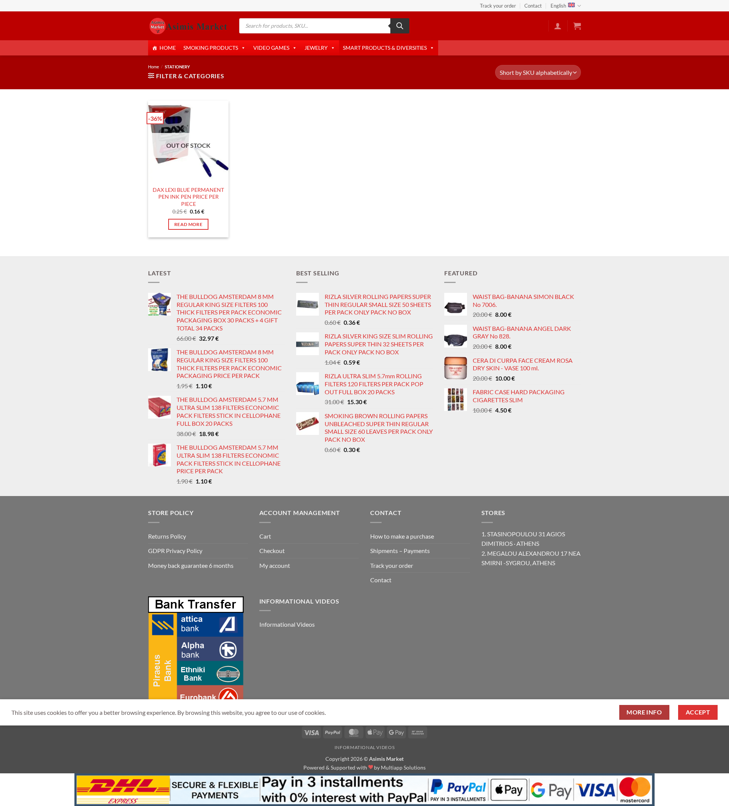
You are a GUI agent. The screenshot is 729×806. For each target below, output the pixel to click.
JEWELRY (316, 47)
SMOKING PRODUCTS (210, 47)
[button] (558, 25)
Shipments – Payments (400, 550)
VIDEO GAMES (271, 47)
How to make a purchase (402, 536)
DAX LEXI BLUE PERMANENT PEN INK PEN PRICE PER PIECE (188, 196)
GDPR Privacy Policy (175, 550)
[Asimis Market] (188, 25)
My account (274, 565)
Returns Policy (167, 536)
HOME (167, 47)
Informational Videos (287, 624)
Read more (188, 224)
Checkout (272, 550)
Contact (533, 6)
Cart (265, 536)
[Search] (399, 25)
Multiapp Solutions (403, 767)
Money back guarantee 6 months (191, 565)
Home (153, 66)
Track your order (498, 6)
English (558, 6)
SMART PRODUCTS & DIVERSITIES (385, 47)
